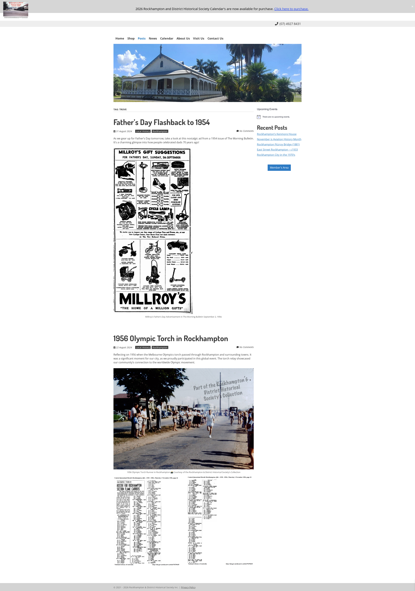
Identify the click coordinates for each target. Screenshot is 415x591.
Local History (143, 131)
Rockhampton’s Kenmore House (276, 134)
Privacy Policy (188, 587)
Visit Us (198, 38)
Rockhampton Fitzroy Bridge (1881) (278, 144)
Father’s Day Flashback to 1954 (161, 122)
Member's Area (279, 167)
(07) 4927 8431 (290, 24)
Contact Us (215, 38)
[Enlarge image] (249, 480)
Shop (131, 38)
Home (119, 38)
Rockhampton (160, 131)
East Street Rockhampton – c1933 (277, 149)
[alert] (279, 117)
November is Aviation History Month (279, 139)
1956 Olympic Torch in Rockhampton (170, 338)
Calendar (166, 38)
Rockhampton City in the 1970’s (276, 155)
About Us (183, 38)
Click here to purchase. (291, 9)
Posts (142, 38)
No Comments (246, 130)
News (153, 38)
